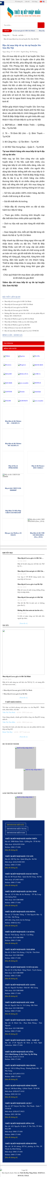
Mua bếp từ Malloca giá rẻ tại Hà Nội (17, 325)
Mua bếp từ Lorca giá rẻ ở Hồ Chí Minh (18, 301)
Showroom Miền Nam (16, 833)
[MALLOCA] (23, 374)
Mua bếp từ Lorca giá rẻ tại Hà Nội (16, 307)
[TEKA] (9, 356)
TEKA (26, 1176)
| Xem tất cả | (23, 623)
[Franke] (23, 392)
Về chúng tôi (19, 1)
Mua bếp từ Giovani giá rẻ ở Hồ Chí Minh (17, 31)
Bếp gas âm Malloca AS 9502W (13, 534)
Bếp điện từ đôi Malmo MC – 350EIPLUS (13, 422)
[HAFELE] (38, 383)
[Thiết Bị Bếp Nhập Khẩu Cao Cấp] (23, 13)
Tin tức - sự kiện (17, 35)
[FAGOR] (9, 401)
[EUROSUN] (23, 401)
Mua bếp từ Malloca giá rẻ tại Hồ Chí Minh (19, 319)
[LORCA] (38, 374)
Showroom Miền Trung (17, 829)
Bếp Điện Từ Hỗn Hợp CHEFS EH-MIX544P (13, 512)
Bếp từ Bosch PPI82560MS (13, 467)
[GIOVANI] (9, 392)
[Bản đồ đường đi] (11, 850)
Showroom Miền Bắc (16, 825)
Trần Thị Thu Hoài (9, 712)
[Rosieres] (9, 365)
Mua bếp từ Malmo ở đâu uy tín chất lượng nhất (21, 322)
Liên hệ (27, 1)
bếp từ (17, 56)
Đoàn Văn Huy (8, 732)
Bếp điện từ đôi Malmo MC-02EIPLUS (13, 444)
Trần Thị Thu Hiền (9, 722)
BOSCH (20, 1176)
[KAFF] (23, 383)
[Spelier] (23, 356)
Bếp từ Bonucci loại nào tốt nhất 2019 (18, 328)
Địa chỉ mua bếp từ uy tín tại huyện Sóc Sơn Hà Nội (21, 39)
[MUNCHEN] (38, 365)
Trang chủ (6, 35)
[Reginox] (23, 365)
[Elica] (38, 401)
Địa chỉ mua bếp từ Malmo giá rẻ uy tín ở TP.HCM (22, 331)
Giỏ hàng (34, 1)
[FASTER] (38, 392)
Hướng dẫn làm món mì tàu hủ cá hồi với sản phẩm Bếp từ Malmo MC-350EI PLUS (24, 314)
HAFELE (41, 1173)
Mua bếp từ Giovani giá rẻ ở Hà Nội (17, 310)
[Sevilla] (38, 356)
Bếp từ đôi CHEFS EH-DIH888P (13, 489)
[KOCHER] (9, 383)
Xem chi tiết (13, 412)
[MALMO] (9, 374)
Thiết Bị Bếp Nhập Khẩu (28, 1173)
